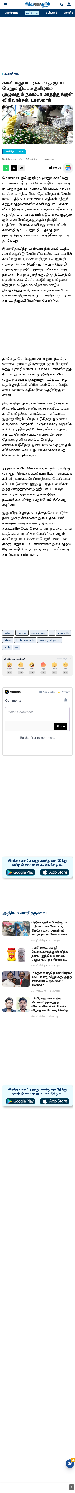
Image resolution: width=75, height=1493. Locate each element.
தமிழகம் (51, 13)
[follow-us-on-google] (68, 168)
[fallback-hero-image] (16, 928)
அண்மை (11, 13)
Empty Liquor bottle (25, 640)
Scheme (8, 640)
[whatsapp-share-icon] (6, 170)
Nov (16, 647)
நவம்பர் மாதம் (38, 633)
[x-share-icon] (14, 170)
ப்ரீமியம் (32, 13)
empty (7, 647)
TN (52, 633)
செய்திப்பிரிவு (14, 151)
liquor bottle (63, 633)
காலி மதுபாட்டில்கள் (49, 640)
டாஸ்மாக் (22, 633)
